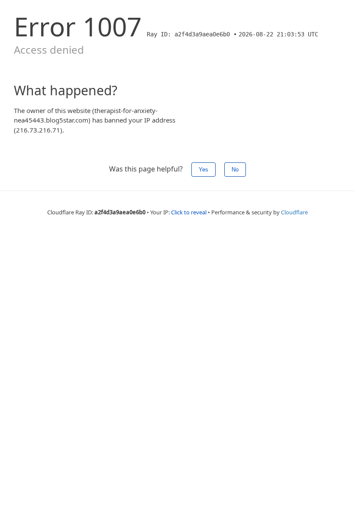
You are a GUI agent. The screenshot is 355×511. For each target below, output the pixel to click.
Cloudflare (294, 212)
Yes (203, 169)
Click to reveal (189, 212)
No (235, 169)
